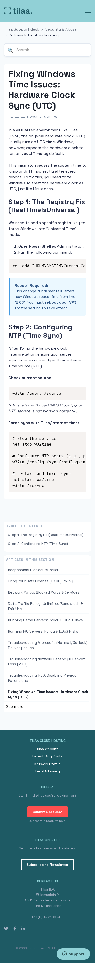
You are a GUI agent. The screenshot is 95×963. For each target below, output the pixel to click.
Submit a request (48, 812)
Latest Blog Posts (47, 756)
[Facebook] (14, 928)
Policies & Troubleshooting (34, 35)
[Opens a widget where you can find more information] (73, 954)
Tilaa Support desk (21, 29)
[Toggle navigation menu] (88, 11)
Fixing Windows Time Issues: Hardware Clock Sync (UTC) (48, 694)
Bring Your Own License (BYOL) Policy (40, 581)
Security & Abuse (61, 29)
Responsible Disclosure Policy (33, 570)
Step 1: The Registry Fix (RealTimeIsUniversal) (45, 535)
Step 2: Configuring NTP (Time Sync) (38, 543)
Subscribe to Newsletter (47, 864)
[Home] (18, 11)
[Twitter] (6, 928)
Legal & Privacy (47, 771)
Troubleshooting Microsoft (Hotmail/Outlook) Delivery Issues (48, 645)
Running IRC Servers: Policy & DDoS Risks (43, 631)
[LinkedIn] (23, 928)
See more (14, 706)
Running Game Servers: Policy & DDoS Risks (45, 620)
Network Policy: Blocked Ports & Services (43, 592)
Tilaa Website (47, 749)
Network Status (47, 764)
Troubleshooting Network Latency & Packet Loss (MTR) (46, 661)
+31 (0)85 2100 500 (47, 917)
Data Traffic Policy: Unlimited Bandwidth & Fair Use (45, 606)
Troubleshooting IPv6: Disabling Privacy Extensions (42, 678)
